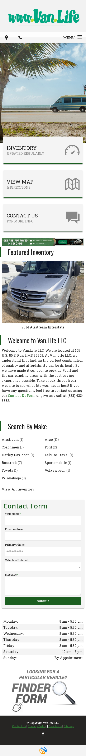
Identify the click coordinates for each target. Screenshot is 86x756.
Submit (43, 601)
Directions (55, 726)
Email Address (14, 529)
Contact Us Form (21, 395)
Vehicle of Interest (16, 560)
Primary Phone (15, 544)
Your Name (12, 513)
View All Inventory (18, 489)
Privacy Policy (37, 726)
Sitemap (69, 726)
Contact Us (19, 726)
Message (11, 574)
